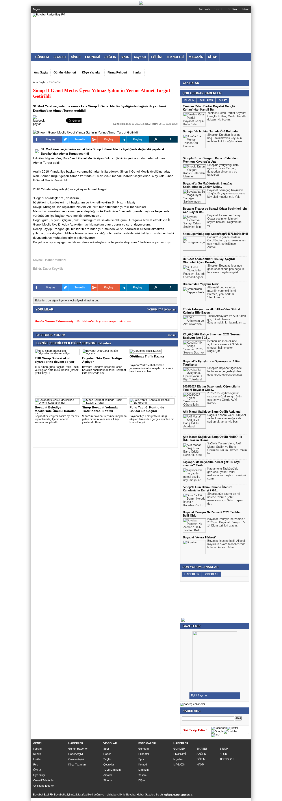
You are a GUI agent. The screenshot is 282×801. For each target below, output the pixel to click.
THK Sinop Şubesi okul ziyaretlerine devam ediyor (54, 359)
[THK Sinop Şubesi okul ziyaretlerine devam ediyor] (58, 353)
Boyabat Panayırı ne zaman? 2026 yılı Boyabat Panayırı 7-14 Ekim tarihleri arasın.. (226, 522)
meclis (72, 300)
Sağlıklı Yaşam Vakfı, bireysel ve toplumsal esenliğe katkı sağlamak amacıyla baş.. (226, 418)
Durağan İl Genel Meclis (79, 158)
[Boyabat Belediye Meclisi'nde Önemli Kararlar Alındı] (58, 402)
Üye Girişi (232, 9)
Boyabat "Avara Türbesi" (199, 537)
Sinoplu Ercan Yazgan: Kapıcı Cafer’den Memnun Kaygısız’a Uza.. (210, 160)
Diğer (141, 780)
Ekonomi (143, 754)
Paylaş (51, 139)
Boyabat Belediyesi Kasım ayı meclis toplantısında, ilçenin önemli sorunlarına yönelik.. (57, 419)
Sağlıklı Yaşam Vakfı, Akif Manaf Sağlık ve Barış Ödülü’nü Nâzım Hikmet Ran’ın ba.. (227, 448)
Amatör (107, 775)
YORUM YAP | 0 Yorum (161, 309)
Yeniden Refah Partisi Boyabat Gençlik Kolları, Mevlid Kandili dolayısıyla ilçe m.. (226, 116)
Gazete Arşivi (76, 759)
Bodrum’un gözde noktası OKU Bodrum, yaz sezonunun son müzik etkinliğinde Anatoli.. (226, 242)
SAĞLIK (201, 754)
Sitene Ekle (43, 785)
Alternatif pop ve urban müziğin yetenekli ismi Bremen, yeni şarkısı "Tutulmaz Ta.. (221, 292)
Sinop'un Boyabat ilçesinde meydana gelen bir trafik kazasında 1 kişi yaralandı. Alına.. (104, 419)
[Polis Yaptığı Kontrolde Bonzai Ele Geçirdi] (153, 402)
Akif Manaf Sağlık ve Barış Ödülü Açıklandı (212, 411)
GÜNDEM (179, 748)
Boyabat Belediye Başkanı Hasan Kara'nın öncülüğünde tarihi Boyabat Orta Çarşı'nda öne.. (104, 370)
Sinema (108, 780)
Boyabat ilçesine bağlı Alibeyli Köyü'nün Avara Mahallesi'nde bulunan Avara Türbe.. (226, 544)
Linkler (37, 759)
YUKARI (36, 799)
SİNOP (224, 748)
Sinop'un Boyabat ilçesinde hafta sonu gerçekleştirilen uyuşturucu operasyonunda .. (225, 371)
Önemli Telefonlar (43, 780)
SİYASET (202, 748)
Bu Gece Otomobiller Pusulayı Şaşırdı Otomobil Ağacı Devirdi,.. (209, 260)
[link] (126, 202)
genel (64, 300)
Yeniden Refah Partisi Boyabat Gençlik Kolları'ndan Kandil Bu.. (209, 108)
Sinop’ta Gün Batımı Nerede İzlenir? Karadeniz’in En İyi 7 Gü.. (207, 488)
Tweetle (79, 139)
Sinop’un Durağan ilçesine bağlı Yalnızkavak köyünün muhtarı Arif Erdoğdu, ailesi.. (225, 138)
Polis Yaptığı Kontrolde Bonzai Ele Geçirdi (147, 409)
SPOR (223, 754)
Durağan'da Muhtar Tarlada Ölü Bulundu (210, 131)
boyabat (178, 759)
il (59, 300)
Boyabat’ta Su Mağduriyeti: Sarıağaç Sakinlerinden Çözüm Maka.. (207, 185)
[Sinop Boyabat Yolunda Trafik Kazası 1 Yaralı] (105, 402)
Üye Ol (218, 9)
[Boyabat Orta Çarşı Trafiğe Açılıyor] (105, 353)
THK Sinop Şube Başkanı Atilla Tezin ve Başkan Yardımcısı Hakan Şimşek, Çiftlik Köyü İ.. (57, 370)
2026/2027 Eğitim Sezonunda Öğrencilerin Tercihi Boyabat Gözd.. (211, 388)
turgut (95, 300)
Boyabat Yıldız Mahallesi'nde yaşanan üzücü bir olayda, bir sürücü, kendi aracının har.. (152, 368)
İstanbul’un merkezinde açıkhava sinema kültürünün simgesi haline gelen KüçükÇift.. (225, 346)
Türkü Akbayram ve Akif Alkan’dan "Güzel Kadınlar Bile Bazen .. (211, 311)
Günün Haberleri (78, 748)
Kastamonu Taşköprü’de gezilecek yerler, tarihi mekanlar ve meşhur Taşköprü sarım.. (226, 473)
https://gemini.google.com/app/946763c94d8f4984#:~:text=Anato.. (227, 233)
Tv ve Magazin (112, 769)
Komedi (143, 764)
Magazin (143, 769)
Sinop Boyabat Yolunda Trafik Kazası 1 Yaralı (100, 409)
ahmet (87, 300)
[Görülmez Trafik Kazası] (146, 351)
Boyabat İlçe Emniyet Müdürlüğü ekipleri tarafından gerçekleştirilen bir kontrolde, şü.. (152, 419)
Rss (35, 764)
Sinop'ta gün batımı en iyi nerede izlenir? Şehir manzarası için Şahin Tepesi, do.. (225, 498)
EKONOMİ (55, 82)
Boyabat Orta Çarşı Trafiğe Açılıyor (102, 359)
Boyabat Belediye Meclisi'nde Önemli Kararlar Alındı (55, 411)
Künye (37, 754)
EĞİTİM (201, 759)
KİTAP (200, 764)
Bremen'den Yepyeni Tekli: (201, 284)
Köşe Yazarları (77, 764)
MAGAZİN (179, 764)
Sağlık (107, 759)
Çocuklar (108, 764)
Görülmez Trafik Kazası (147, 356)
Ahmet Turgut (49, 176)
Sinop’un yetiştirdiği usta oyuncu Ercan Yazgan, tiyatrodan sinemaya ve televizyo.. (223, 170)
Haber (107, 754)
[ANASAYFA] (49, 14)
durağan (53, 300)
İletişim (37, 748)
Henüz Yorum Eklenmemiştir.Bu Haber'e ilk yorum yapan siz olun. (83, 321)
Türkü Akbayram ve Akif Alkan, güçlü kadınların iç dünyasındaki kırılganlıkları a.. (227, 319)
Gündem (143, 748)
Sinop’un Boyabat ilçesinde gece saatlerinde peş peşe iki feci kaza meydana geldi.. (226, 269)
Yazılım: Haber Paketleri (176, 794)
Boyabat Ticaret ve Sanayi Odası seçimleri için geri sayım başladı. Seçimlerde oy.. (224, 220)
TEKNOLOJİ (227, 759)
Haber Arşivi (75, 754)
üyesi (79, 300)
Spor (106, 748)
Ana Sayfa (204, 9)
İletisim (245, 9)
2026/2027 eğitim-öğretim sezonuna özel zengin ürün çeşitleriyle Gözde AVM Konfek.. (224, 398)
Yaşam (142, 775)
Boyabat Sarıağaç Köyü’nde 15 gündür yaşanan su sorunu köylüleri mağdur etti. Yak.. (226, 193)
